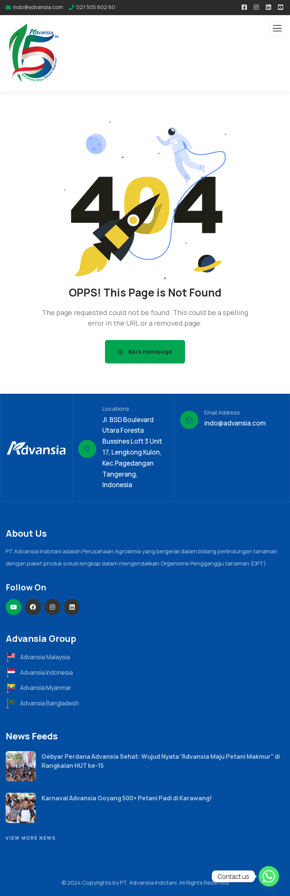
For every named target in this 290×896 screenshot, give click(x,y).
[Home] (36, 447)
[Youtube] (14, 607)
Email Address (222, 412)
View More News (31, 838)
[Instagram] (52, 607)
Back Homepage (149, 351)
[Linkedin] (72, 607)
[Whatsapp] (269, 876)
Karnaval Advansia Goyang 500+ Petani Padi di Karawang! (127, 798)
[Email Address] (189, 420)
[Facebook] (33, 607)
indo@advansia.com (235, 423)
